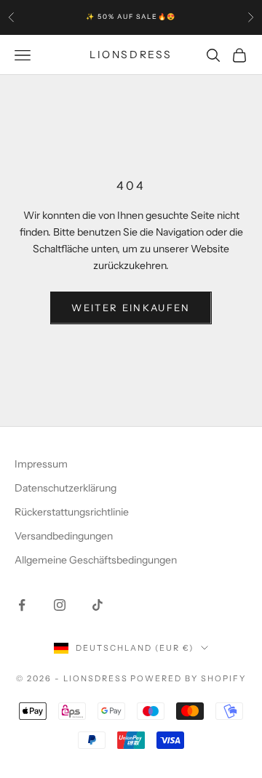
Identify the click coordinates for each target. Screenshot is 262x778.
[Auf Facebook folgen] (22, 605)
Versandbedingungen (64, 535)
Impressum (41, 463)
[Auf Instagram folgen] (59, 605)
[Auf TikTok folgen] (97, 605)
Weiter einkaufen (130, 307)
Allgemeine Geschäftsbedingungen (96, 559)
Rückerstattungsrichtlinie (72, 511)
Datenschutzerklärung (65, 487)
